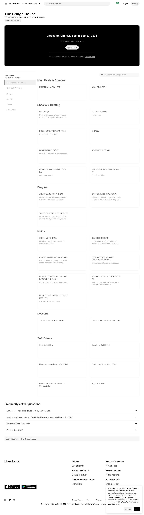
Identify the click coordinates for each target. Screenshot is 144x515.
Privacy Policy (77, 500)
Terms (89, 500)
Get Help (75, 461)
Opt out (128, 509)
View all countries (113, 470)
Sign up (135, 3)
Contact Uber (90, 57)
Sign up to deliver (79, 475)
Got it (137, 509)
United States (11, 439)
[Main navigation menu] (5, 3)
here (117, 504)
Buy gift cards (78, 466)
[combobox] (79, 3)
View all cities (111, 466)
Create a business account (83, 479)
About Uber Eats (113, 479)
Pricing (98, 500)
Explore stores (72, 47)
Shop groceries (112, 484)
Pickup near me (112, 475)
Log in (125, 3)
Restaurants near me (115, 461)
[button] (72, 411)
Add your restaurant (80, 470)
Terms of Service (100, 504)
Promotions (77, 484)
